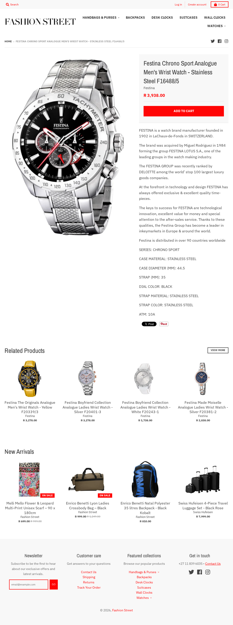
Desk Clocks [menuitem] (162, 17)
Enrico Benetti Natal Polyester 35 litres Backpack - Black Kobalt (145, 508)
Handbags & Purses (142, 572)
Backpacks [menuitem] (135, 17)
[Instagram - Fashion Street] (226, 41)
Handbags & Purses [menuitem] (99, 17)
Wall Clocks (144, 592)
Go (54, 584)
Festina (149, 88)
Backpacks (144, 577)
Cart (221, 4)
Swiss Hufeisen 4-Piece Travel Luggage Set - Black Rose (203, 505)
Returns (88, 582)
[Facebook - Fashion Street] (220, 41)
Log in (178, 4)
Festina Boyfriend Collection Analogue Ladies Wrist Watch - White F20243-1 (145, 407)
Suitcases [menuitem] (189, 17)
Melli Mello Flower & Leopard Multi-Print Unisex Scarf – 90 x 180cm (30, 508)
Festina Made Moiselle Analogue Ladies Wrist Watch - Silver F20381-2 (203, 407)
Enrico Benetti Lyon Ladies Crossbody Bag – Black (87, 505)
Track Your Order (89, 587)
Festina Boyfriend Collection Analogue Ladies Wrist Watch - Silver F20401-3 (88, 407)
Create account (197, 4)
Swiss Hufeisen (203, 512)
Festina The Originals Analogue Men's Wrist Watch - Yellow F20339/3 (30, 407)
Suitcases (144, 587)
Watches (143, 598)
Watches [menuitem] (215, 26)
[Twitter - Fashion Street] (213, 41)
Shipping (89, 577)
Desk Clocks (144, 582)
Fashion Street (29, 517)
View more (218, 350)
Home (8, 41)
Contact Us (88, 572)
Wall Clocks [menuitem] (214, 17)
